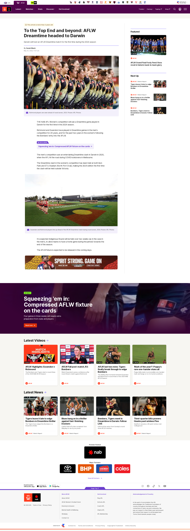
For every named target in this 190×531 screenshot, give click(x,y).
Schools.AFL (101, 502)
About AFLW (65, 498)
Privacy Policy (47, 505)
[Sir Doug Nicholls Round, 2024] (71, 263)
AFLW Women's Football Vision (71, 502)
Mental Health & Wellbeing (70, 510)
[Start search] (174, 9)
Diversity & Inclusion (68, 506)
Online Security (130, 525)
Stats (40, 9)
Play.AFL (100, 498)
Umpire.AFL (100, 510)
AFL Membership (102, 514)
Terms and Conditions (85, 525)
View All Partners (93, 478)
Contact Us (65, 518)
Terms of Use (37, 505)
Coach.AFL (100, 506)
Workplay (64, 514)
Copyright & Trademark (115, 525)
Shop (166, 9)
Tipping (157, 9)
